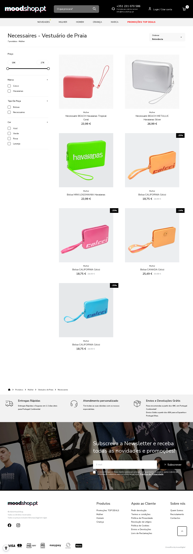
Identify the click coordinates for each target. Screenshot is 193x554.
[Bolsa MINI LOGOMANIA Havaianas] (86, 160)
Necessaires (19, 112)
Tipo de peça (14, 101)
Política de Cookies (140, 525)
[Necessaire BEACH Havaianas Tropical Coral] (86, 82)
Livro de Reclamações (141, 533)
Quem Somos (176, 510)
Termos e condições (140, 514)
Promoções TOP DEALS (107, 510)
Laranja (16, 143)
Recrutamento (177, 514)
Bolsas (16, 107)
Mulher (30, 390)
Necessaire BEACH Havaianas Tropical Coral (86, 117)
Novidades (44, 22)
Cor (9, 122)
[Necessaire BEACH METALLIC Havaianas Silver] (152, 82)
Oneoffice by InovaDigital (175, 547)
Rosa (15, 138)
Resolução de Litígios (141, 521)
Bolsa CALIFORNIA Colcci (152, 194)
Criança (100, 521)
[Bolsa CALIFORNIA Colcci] (152, 160)
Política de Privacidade (142, 518)
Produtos (19, 390)
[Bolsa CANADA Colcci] (152, 235)
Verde (16, 133)
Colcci (16, 86)
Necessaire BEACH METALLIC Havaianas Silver (152, 117)
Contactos (175, 518)
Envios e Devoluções (141, 529)
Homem (100, 518)
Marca (11, 79)
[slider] (7, 68)
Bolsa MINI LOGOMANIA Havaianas (86, 194)
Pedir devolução (139, 510)
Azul (15, 128)
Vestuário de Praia (45, 390)
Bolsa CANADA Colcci (152, 269)
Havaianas (18, 91)
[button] (6, 548)
